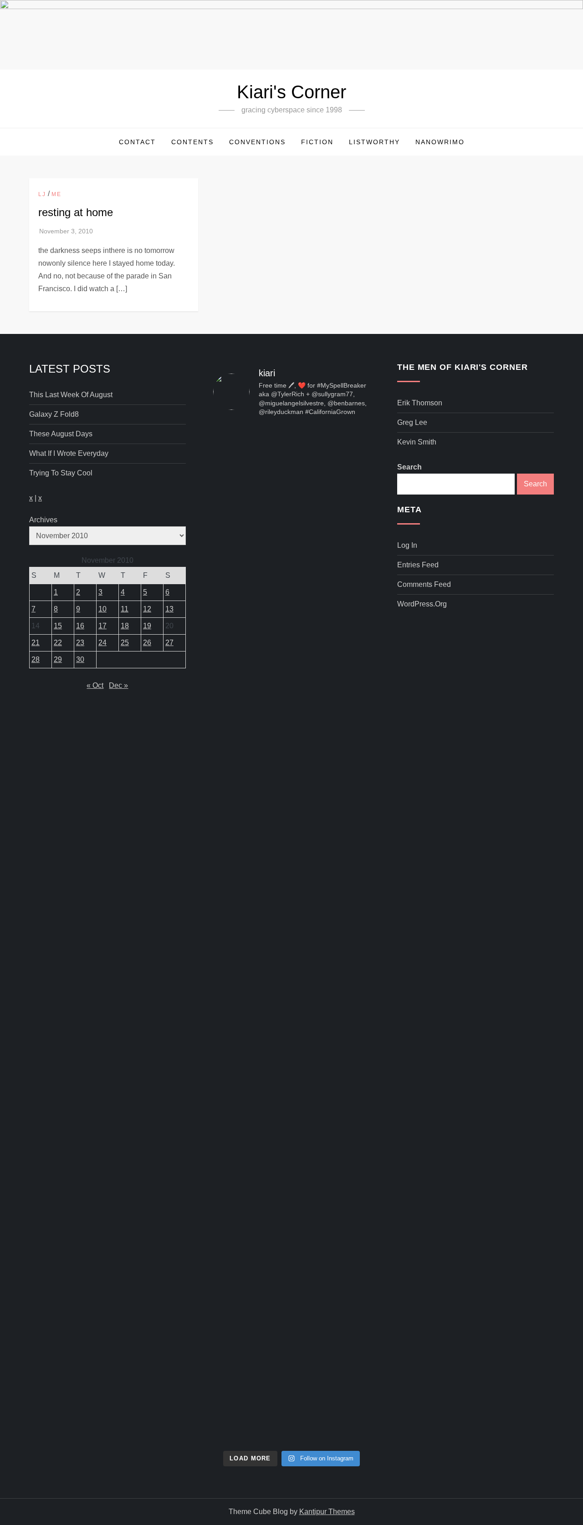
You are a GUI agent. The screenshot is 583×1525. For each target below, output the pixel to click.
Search (409, 467)
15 (58, 626)
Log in (407, 545)
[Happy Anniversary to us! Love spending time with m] (345, 485)
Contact (137, 142)
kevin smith (416, 442)
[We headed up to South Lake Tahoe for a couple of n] (237, 568)
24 (102, 642)
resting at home (75, 212)
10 (102, 609)
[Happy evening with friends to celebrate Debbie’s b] (291, 1226)
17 (102, 626)
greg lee (412, 422)
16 (80, 626)
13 (169, 609)
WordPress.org (422, 604)
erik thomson (419, 403)
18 (125, 626)
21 (35, 642)
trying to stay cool (60, 473)
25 (125, 642)
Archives (43, 520)
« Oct (95, 685)
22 (58, 642)
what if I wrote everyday (68, 453)
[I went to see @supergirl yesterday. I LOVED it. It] (291, 593)
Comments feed (424, 584)
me (56, 194)
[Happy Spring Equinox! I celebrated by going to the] (291, 878)
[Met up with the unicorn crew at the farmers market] (345, 1156)
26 (147, 642)
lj (42, 194)
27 (169, 642)
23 (80, 642)
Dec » (118, 685)
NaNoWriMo (440, 142)
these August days (60, 434)
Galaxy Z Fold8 (54, 414)
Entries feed (418, 565)
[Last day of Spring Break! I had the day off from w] (237, 884)
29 (58, 659)
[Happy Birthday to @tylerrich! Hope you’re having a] (237, 1099)
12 (147, 609)
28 (35, 659)
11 (124, 609)
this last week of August (71, 395)
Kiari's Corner (291, 92)
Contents (192, 142)
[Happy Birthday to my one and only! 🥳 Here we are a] (345, 858)
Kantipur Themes (327, 1511)
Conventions (257, 142)
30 (80, 659)
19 (147, 626)
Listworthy (374, 142)
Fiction (317, 142)
